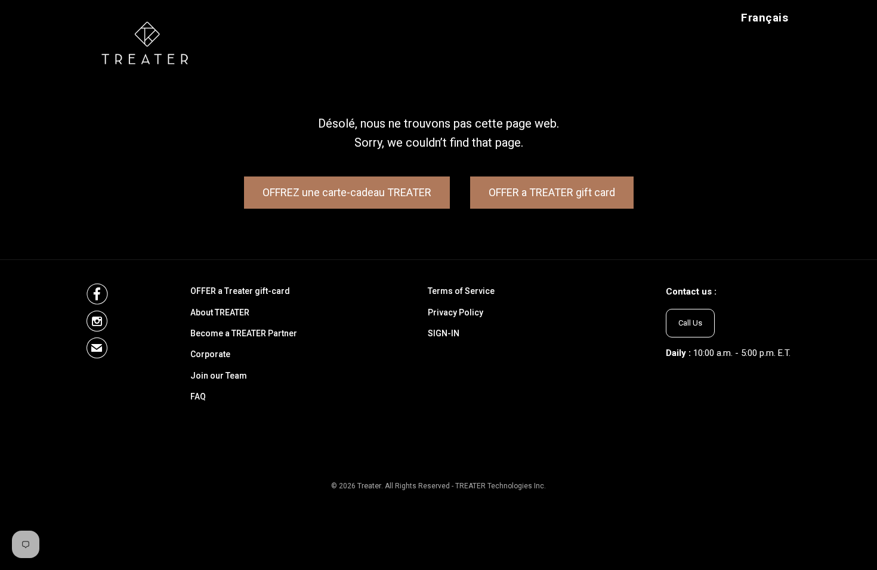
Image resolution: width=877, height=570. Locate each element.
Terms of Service (461, 291)
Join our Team (218, 375)
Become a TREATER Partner (243, 333)
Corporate (210, 354)
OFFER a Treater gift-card (240, 291)
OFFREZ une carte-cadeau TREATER (347, 192)
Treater (369, 485)
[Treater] (148, 42)
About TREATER (219, 312)
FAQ (198, 396)
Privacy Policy (455, 312)
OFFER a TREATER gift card (552, 192)
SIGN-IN (443, 333)
